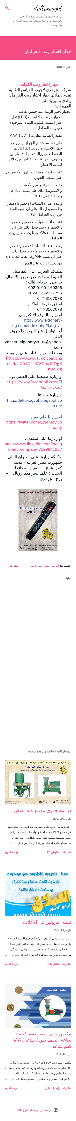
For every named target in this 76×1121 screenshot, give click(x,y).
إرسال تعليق (52, 1088)
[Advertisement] (38, 710)
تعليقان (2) (53, 852)
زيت (33, 565)
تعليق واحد (53, 963)
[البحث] (7, 7)
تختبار (46, 565)
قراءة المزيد (12, 852)
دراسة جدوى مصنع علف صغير (42, 810)
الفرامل (55, 565)
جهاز (39, 565)
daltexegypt (48, 8)
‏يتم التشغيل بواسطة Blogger (35, 1110)
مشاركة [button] (13, 565)
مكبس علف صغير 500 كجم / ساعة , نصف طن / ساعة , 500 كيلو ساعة (42, 1040)
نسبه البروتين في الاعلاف (47, 922)
